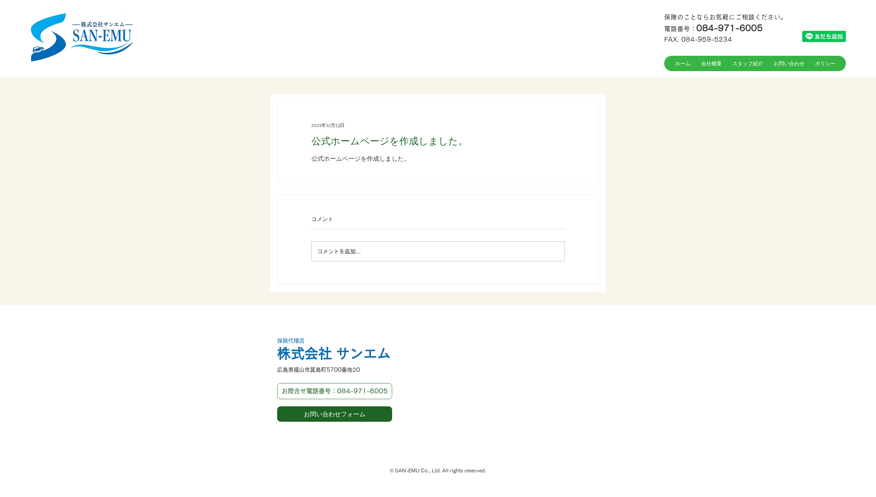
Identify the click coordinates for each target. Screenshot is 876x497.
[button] (334, 391)
